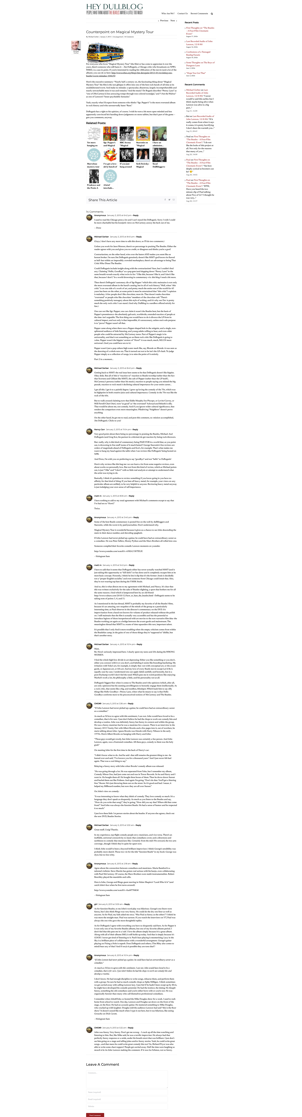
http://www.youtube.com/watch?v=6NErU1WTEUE (118, 551)
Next (172, 21)
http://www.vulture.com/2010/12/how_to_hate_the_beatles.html (123, 596)
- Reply (134, 215)
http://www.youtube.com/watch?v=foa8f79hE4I (116, 890)
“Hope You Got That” (196, 73)
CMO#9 (97, 703)
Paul (188, 160)
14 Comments (129, 37)
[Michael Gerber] (76, 42)
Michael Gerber (93, 37)
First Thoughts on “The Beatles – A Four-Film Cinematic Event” (200, 31)
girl (95, 904)
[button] (212, 9)
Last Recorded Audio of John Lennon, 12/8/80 (197, 93)
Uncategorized (118, 37)
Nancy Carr (99, 429)
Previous (164, 21)
